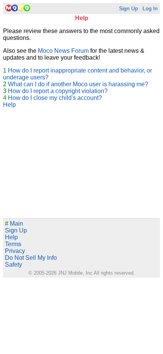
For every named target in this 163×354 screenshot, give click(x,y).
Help (9, 104)
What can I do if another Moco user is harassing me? (78, 84)
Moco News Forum (63, 50)
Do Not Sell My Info (31, 257)
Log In (150, 8)
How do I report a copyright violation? (58, 91)
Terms (13, 244)
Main (14, 223)
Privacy (15, 251)
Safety (13, 264)
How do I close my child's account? (55, 98)
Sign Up (128, 8)
